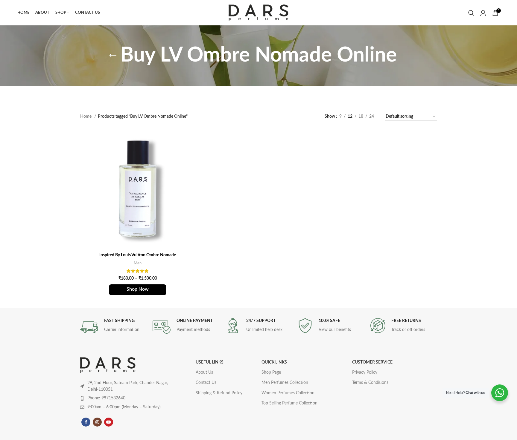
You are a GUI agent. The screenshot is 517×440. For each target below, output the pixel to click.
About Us (204, 372)
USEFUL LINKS (209, 362)
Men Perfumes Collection (284, 383)
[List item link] (126, 398)
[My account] (483, 13)
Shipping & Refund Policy (219, 393)
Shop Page (271, 372)
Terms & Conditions (370, 383)
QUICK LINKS (274, 362)
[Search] (471, 13)
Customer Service (372, 362)
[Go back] (112, 56)
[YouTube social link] (108, 422)
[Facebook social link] (85, 422)
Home (86, 116)
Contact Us (206, 383)
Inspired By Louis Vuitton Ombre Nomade (137, 255)
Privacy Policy (364, 372)
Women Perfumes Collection (287, 393)
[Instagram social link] (97, 422)
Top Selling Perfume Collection (289, 403)
